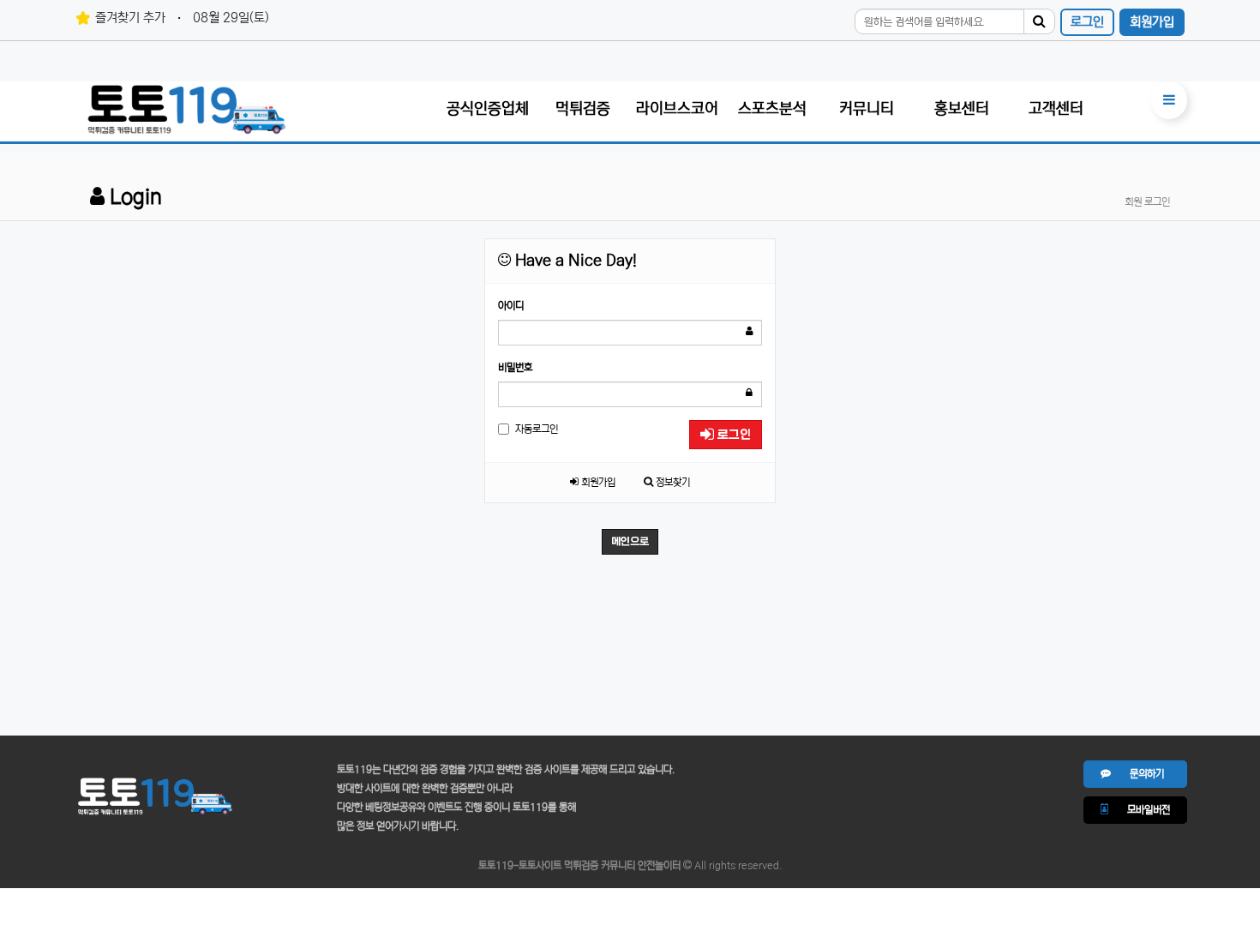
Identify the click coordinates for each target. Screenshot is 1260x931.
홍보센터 (961, 108)
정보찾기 (671, 482)
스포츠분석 (772, 108)
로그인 (1087, 22)
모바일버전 (1139, 809)
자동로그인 (536, 429)
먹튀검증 (582, 108)
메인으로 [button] (630, 542)
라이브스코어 (677, 108)
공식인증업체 (488, 108)
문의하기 (1137, 773)
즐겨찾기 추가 (130, 17)
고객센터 (1056, 108)
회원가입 (1152, 22)
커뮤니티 (866, 108)
